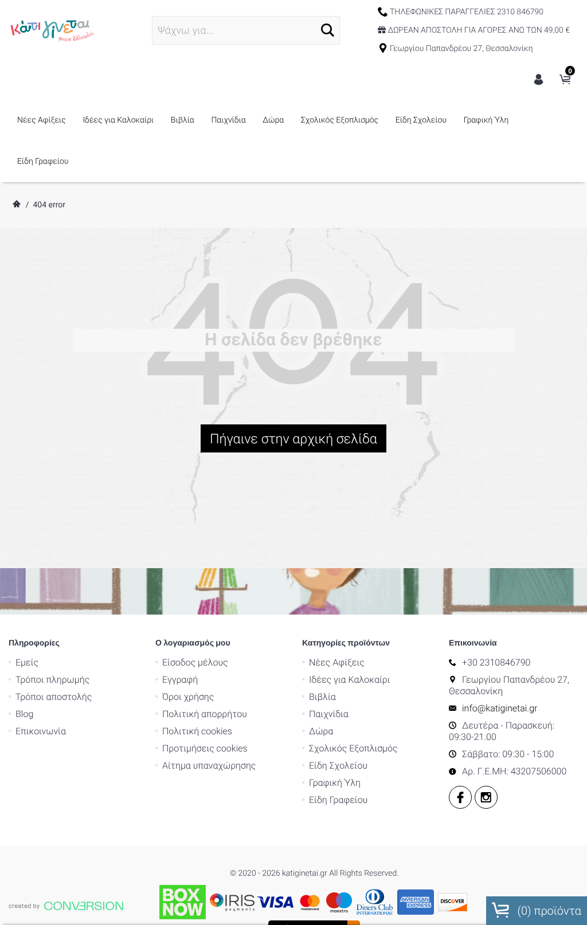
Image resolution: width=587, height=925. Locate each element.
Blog (24, 713)
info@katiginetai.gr (499, 708)
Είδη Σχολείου (421, 120)
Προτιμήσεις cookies (205, 748)
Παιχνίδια (228, 120)
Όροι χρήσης (188, 696)
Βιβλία (182, 120)
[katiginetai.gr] (51, 30)
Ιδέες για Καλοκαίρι (118, 120)
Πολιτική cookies (197, 731)
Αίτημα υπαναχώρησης (209, 765)
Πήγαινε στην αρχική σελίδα (293, 439)
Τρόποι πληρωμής (52, 679)
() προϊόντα (548, 911)
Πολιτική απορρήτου (204, 713)
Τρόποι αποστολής (53, 696)
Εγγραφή (180, 679)
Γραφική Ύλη (486, 120)
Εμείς (26, 662)
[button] (327, 30)
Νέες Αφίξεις (41, 120)
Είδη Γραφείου (42, 161)
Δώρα (273, 120)
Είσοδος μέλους (195, 662)
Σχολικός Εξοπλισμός (339, 120)
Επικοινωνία (40, 731)
